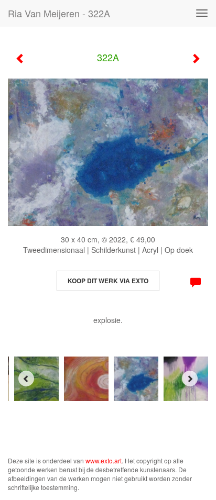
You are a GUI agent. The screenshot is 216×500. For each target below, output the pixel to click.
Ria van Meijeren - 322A (59, 13)
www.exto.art (103, 460)
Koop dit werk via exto (108, 280)
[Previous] (26, 378)
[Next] (190, 378)
